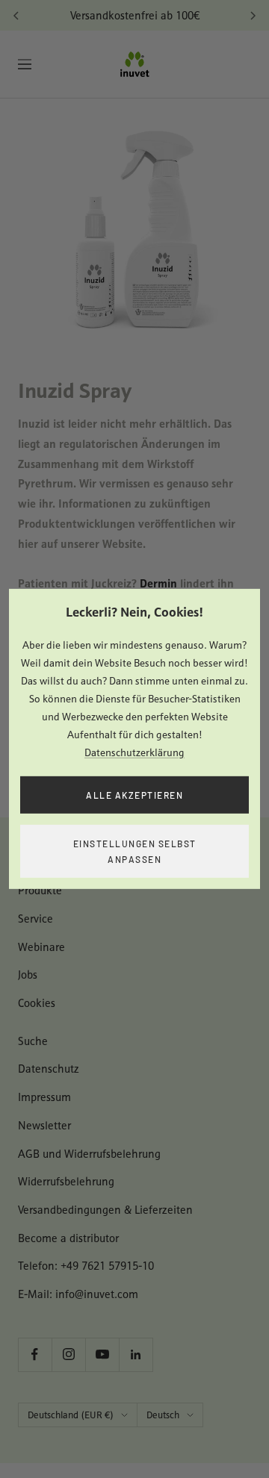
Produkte (40, 890)
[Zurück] (16, 16)
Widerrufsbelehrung (66, 1181)
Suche (33, 1041)
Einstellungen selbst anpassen (135, 851)
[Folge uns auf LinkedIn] (135, 1354)
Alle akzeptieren (134, 794)
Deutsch (162, 1415)
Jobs (27, 974)
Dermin (158, 582)
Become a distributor (68, 1238)
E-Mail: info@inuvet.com (78, 1294)
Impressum (44, 1097)
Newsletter (44, 1125)
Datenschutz (48, 1068)
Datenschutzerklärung (134, 751)
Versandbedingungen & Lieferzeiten (105, 1209)
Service (35, 918)
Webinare (41, 947)
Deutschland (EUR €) (71, 1415)
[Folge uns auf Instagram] (68, 1354)
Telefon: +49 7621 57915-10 (86, 1265)
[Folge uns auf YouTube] (102, 1354)
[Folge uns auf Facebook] (35, 1354)
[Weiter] (253, 16)
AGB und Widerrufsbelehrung (89, 1153)
